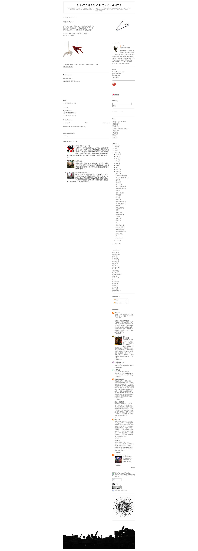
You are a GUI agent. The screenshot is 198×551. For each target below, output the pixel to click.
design (114, 272)
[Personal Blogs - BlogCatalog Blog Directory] (123, 476)
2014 (116, 146)
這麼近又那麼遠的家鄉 (119, 121)
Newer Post (66, 123)
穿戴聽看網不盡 (119, 379)
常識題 (118, 205)
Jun (117, 163)
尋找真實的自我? (121, 186)
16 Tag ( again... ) (121, 203)
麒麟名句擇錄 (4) (121, 201)
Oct (117, 156)
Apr (117, 167)
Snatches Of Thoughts (99, 5)
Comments (118, 303)
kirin (113, 265)
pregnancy (115, 290)
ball (113, 269)
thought (92, 64)
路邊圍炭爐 (78, 161)
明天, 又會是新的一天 (122, 178)
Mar (117, 169)
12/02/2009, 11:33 (69, 103)
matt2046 (117, 312)
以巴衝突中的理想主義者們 (122, 322)
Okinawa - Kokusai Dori (82, 172)
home (114, 289)
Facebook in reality (121, 175)
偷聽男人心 (115, 123)
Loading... (66, 136)
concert (114, 271)
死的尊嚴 (115, 134)
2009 (116, 152)
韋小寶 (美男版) (120, 227)
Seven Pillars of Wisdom (122, 320)
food (113, 258)
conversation (116, 274)
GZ (113, 280)
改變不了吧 (119, 233)
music (114, 260)
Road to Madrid (127, 456)
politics (114, 281)
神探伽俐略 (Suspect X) (82, 146)
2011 (116, 148)
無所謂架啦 (118, 421)
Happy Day (119, 212)
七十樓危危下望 (119, 362)
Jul (117, 161)
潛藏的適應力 (120, 214)
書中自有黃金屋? (121, 231)
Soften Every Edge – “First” (122, 442)
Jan (117, 241)
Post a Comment (68, 120)
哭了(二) (114, 137)
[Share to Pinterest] (72, 67)
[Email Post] (96, 64)
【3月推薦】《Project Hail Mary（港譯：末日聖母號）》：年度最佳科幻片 (128, 341)
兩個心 (118, 190)
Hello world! (118, 371)
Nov (117, 154)
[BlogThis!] (66, 67)
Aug (117, 159)
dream (114, 283)
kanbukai (117, 440)
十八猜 (118, 216)
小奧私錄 (117, 370)
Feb (117, 171)
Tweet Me (115, 77)
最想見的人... (68, 22)
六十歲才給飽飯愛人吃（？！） (121, 128)
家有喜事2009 (120, 229)
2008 (116, 243)
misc (113, 256)
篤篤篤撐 (65, 78)
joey (113, 263)
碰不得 (118, 180)
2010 (116, 150)
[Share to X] (68, 67)
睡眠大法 (118, 173)
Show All (133, 467)
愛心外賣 (118, 221)
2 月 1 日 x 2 (119, 238)
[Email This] (64, 67)
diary (87, 64)
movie (114, 261)
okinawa (114, 267)
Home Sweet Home (118, 72)
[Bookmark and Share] (119, 490)
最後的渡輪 (115, 130)
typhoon (114, 278)
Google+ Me (116, 75)
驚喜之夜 (118, 199)
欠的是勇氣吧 (120, 208)
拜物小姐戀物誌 (119, 402)
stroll (113, 276)
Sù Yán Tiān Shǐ (120, 336)
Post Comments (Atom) (78, 126)
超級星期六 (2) (120, 225)
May (117, 165)
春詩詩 (114, 136)
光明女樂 (117, 419)
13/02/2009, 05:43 (69, 115)
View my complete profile (121, 63)
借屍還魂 (115, 132)
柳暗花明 (118, 182)
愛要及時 (115, 125)
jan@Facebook (116, 73)
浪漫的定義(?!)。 (119, 381)
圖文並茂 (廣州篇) (121, 188)
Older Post (106, 123)
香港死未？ (115, 126)
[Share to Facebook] (70, 67)
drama (114, 287)
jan (64, 108)
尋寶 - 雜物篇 (120, 193)
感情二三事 (119, 184)
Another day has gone (122, 455)
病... (117, 223)
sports (114, 285)
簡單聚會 (118, 195)
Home (86, 123)
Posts (117, 300)
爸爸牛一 (118, 210)
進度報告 (118, 197)
